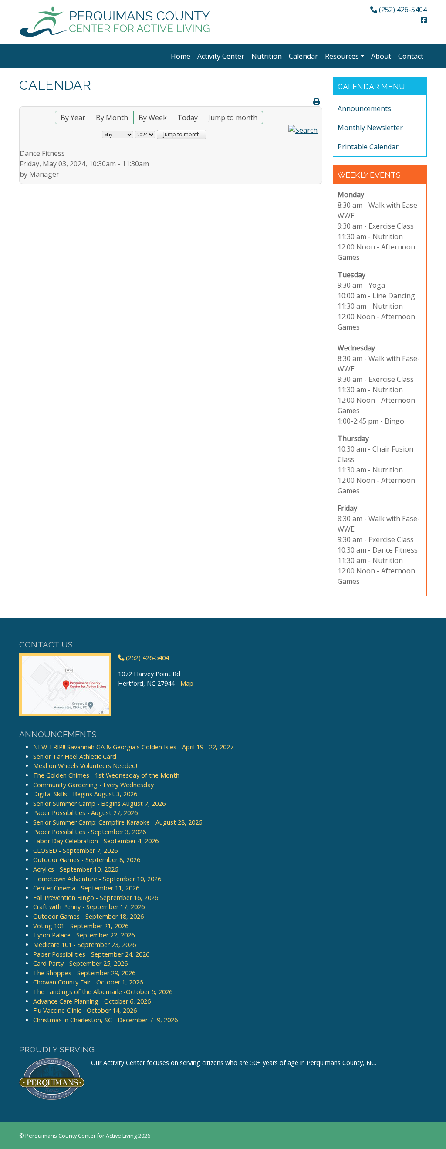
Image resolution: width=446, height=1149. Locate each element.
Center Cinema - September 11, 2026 (86, 888)
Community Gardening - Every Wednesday (93, 785)
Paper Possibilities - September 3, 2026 (89, 832)
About (381, 56)
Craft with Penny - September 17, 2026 (89, 907)
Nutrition (266, 56)
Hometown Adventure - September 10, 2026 (97, 879)
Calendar (303, 56)
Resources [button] (342, 56)
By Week (153, 117)
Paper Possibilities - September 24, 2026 (91, 954)
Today (187, 117)
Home (180, 56)
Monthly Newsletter (370, 127)
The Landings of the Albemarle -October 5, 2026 (102, 991)
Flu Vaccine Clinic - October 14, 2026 (85, 1010)
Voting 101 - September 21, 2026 (80, 926)
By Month (112, 117)
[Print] (316, 102)
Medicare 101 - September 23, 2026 (84, 944)
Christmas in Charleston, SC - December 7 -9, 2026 (105, 1020)
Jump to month (232, 117)
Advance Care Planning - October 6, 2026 (92, 1001)
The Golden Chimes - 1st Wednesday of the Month (106, 775)
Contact (410, 56)
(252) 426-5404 (402, 9)
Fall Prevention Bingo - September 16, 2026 (95, 897)
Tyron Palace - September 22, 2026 (84, 935)
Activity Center (220, 56)
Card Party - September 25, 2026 (80, 963)
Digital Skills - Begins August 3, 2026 (85, 794)
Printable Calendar (368, 147)
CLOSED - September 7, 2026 (75, 850)
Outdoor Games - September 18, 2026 (88, 916)
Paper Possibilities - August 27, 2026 (85, 813)
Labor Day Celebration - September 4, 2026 (96, 841)
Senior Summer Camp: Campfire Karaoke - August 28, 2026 (117, 822)
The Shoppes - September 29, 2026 (84, 973)
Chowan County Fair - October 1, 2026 (88, 982)
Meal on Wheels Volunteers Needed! (85, 766)
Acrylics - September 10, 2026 (75, 869)
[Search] (303, 129)
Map (186, 683)
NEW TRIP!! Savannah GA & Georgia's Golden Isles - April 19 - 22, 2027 (133, 747)
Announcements (364, 108)
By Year (73, 117)
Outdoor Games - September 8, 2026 (86, 860)
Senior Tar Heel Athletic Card (74, 756)
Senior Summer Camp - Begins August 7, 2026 (99, 803)
